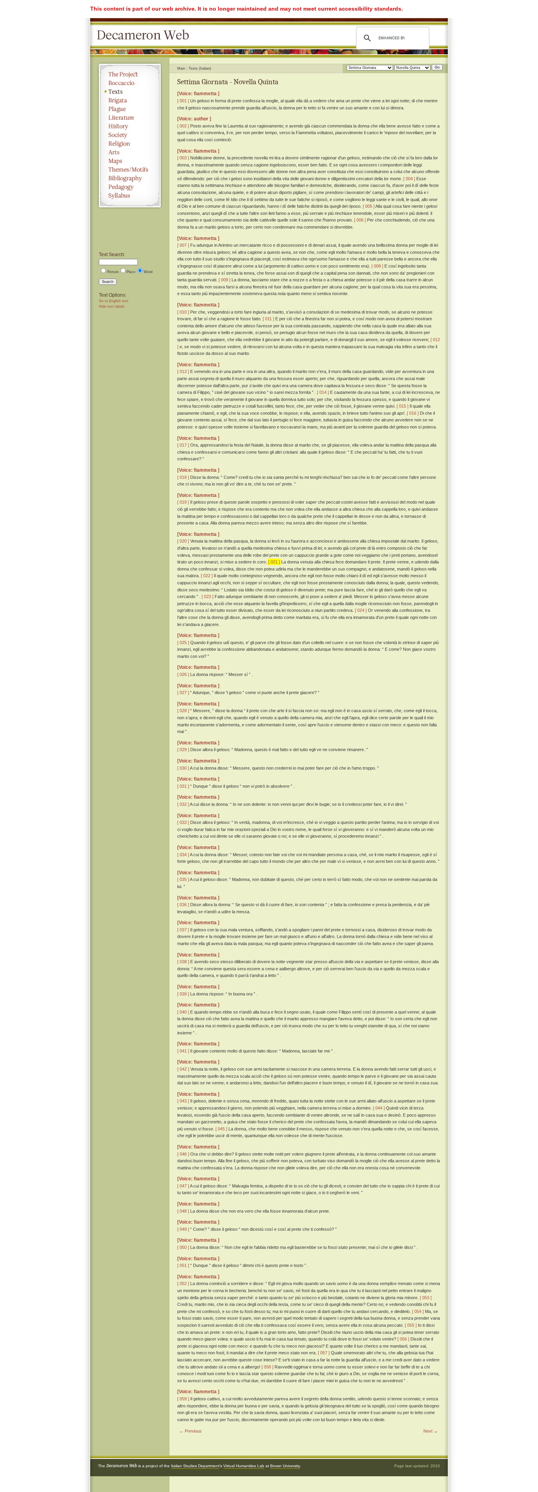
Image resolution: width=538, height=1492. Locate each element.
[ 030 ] (183, 768)
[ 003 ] (183, 157)
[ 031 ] (183, 786)
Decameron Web (145, 35)
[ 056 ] (403, 1339)
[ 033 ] (183, 822)
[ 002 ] (183, 126)
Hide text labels (111, 306)
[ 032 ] (183, 804)
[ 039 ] (183, 994)
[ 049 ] (183, 1229)
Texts (129, 91)
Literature (129, 117)
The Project (129, 74)
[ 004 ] (409, 178)
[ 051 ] (183, 1265)
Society (129, 135)
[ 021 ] (274, 562)
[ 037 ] (183, 929)
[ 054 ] (418, 1311)
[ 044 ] (379, 1108)
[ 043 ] (183, 1101)
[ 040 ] (183, 1012)
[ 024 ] (361, 610)
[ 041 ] (183, 1051)
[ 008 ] (377, 266)
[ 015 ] (402, 406)
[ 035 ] (183, 879)
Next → (430, 1431)
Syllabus (129, 195)
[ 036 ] (183, 904)
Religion (129, 143)
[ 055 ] (411, 1325)
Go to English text (113, 301)
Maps (129, 161)
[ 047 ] (183, 1186)
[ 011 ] (268, 318)
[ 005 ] (369, 206)
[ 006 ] (360, 220)
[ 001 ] (183, 100)
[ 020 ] (183, 541)
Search (107, 282)
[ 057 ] (324, 1352)
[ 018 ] (183, 477)
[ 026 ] (183, 674)
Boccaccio (129, 83)
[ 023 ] (207, 596)
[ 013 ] (183, 371)
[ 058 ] (267, 1367)
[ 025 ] (183, 642)
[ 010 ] (183, 312)
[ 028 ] (183, 710)
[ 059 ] (183, 1398)
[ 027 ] (183, 692)
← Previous (190, 1431)
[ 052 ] (183, 1283)
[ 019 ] (183, 502)
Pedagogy (129, 187)
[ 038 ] (183, 961)
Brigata (129, 100)
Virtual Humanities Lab (243, 1466)
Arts (129, 152)
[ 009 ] (224, 279)
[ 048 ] (183, 1211)
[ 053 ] (426, 1297)
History (129, 126)
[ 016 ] (413, 413)
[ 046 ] (183, 1154)
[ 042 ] (183, 1069)
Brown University (285, 1466)
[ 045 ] (221, 1128)
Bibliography (129, 178)
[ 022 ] (207, 575)
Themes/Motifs (129, 169)
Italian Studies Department (195, 1466)
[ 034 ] (183, 854)
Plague (129, 109)
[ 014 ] (323, 392)
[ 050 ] (183, 1247)
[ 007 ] (183, 245)
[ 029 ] (183, 749)
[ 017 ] (183, 445)
